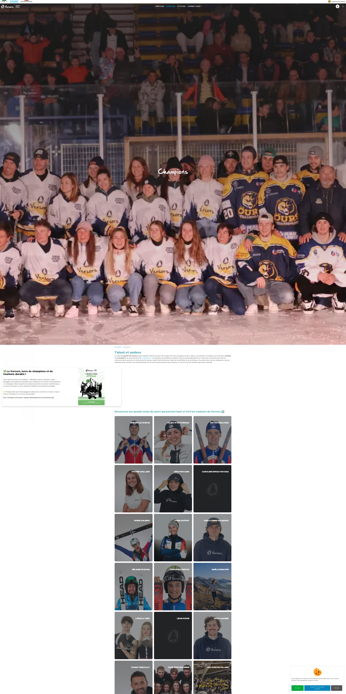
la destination (146, 358)
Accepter (297, 688)
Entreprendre (26, 1)
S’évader (14, 1)
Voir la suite (134, 440)
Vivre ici (4, 1)
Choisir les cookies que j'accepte (317, 688)
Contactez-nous (338, 1)
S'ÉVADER (118, 347)
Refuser (336, 688)
